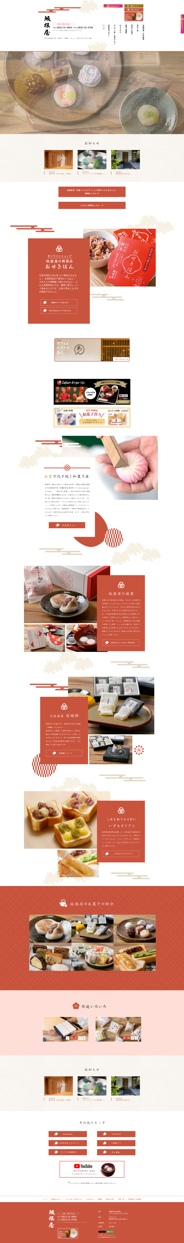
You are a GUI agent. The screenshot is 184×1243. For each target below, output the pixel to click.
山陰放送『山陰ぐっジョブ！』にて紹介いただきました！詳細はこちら (92, 191)
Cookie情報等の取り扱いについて (107, 1237)
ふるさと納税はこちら (91, 205)
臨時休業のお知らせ (123, 174)
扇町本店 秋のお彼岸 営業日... (61, 174)
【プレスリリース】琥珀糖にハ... (94, 174)
